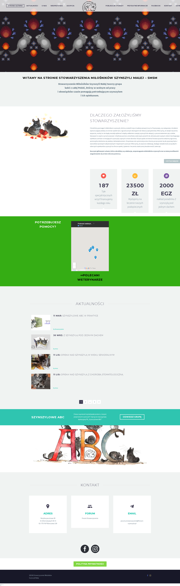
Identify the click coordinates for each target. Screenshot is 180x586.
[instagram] (95, 549)
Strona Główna (15, 6)
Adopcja (70, 6)
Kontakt (168, 6)
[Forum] (90, 512)
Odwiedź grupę (132, 417)
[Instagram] (150, 575)
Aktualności (32, 6)
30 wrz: (78, 335)
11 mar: (75, 316)
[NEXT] (99, 402)
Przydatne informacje (137, 6)
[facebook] (85, 549)
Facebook (155, 6)
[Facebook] (147, 575)
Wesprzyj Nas (57, 6)
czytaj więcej (172, 161)
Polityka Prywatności (90, 564)
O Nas (44, 6)
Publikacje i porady (114, 6)
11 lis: (83, 355)
